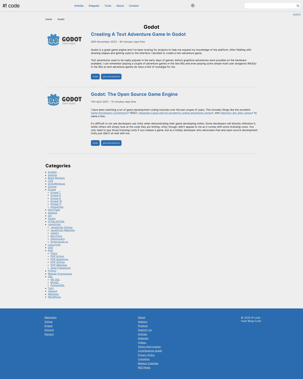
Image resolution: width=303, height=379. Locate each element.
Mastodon (50, 317)
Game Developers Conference (109, 112)
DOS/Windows (56, 183)
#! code (11, 6)
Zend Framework (60, 267)
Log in (296, 14)
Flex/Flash (54, 209)
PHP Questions (59, 259)
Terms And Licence (149, 346)
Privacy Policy (146, 355)
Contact (134, 5)
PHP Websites (58, 265)
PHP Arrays (57, 256)
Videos (142, 342)
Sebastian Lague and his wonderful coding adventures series (175, 112)
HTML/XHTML (56, 221)
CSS (50, 180)
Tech (51, 288)
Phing (53, 253)
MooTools (56, 236)
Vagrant (52, 291)
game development (111, 76)
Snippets (94, 5)
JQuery (54, 233)
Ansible (52, 172)
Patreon (49, 334)
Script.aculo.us (59, 241)
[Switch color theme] (193, 5)
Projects (143, 325)
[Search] (297, 6)
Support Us (145, 329)
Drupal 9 (55, 198)
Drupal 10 (56, 201)
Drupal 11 (55, 204)
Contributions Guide (150, 350)
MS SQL (55, 279)
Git (50, 215)
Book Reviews (56, 177)
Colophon (144, 359)
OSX (50, 247)
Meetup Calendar (148, 363)
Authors (142, 321)
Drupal (52, 189)
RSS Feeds (144, 367)
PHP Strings (57, 262)
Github (49, 321)
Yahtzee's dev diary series (235, 112)
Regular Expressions (60, 273)
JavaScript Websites (62, 230)
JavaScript (54, 224)
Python (52, 270)
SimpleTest (56, 207)
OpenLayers (57, 238)
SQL (50, 276)
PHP (50, 250)
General (52, 212)
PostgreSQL (57, 285)
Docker (52, 186)
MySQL (54, 282)
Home (48, 19)
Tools (107, 5)
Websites (53, 294)
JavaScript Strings (61, 227)
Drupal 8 (55, 195)
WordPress (54, 296)
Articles (79, 5)
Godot (95, 76)
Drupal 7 (55, 192)
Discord (49, 329)
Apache (52, 175)
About (120, 5)
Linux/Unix (54, 244)
